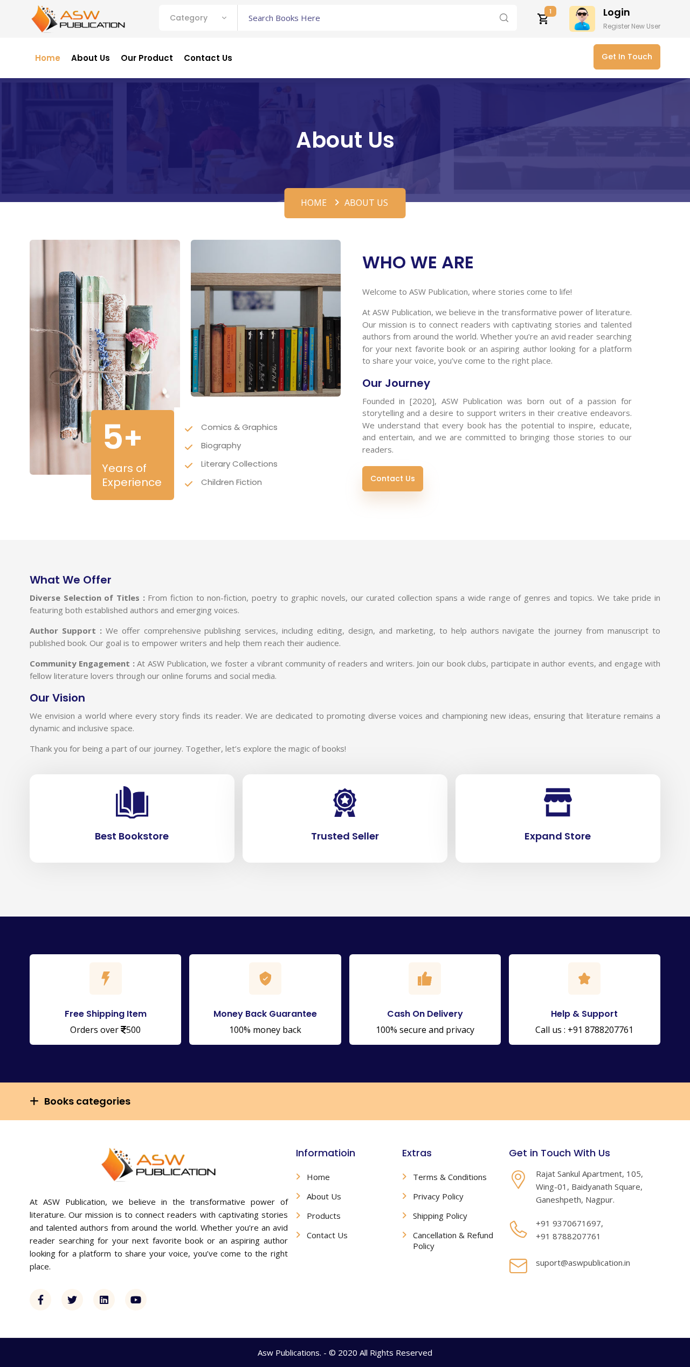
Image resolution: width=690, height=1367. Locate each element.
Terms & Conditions (450, 1176)
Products (324, 1215)
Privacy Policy (438, 1196)
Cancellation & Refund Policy (453, 1240)
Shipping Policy (440, 1215)
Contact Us (392, 478)
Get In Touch (627, 56)
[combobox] (198, 18)
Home (314, 203)
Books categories (87, 1101)
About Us (324, 1196)
